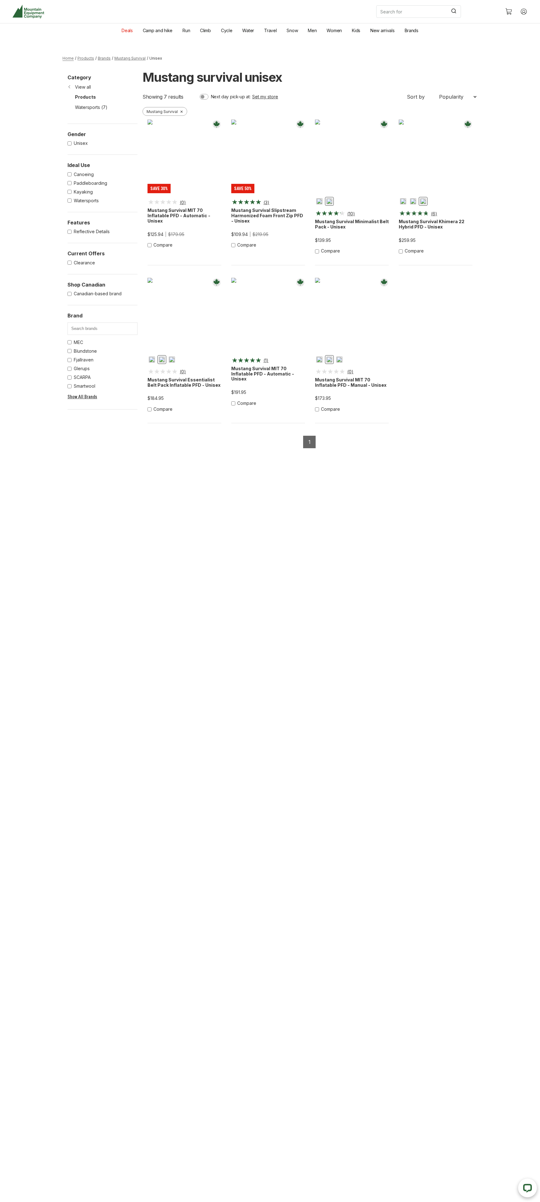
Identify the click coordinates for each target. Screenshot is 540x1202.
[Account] (524, 11)
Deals (127, 30)
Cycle (226, 30)
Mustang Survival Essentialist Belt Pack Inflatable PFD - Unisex (184, 382)
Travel (270, 30)
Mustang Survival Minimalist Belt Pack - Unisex (352, 224)
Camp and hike (157, 30)
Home (68, 58)
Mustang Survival (130, 58)
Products (86, 58)
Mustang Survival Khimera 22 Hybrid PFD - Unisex (431, 224)
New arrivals (382, 30)
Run (186, 30)
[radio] (319, 201)
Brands (411, 30)
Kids (356, 30)
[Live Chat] (527, 1188)
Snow (292, 30)
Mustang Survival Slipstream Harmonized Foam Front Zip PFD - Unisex (267, 215)
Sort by (416, 97)
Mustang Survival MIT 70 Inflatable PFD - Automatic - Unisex (179, 215)
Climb (205, 30)
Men (312, 30)
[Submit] (453, 11)
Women (334, 30)
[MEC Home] (28, 12)
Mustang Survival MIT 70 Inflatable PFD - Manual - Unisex (351, 382)
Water (248, 30)
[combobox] (435, 11)
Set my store (265, 96)
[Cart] (508, 11)
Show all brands (82, 396)
